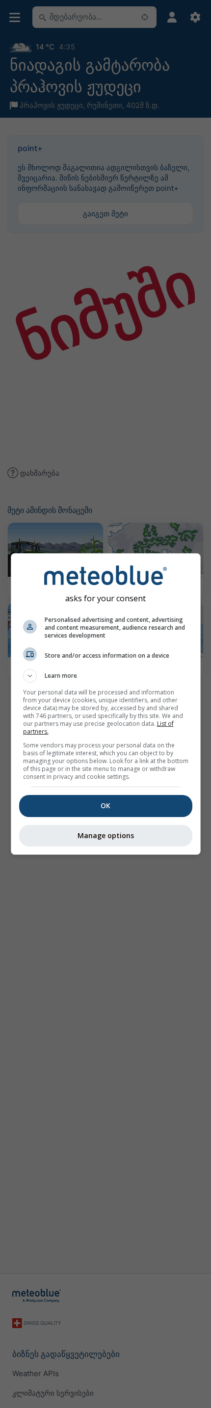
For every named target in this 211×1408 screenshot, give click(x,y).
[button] (105, 676)
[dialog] (106, 704)
